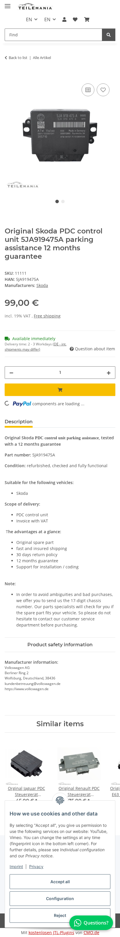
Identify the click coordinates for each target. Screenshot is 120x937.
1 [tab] (57, 201)
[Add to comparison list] (88, 89)
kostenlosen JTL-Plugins (51, 932)
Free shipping (47, 316)
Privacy (36, 866)
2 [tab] (63, 201)
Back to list (18, 57)
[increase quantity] (108, 373)
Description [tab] (19, 421)
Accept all (60, 881)
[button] (64, 19)
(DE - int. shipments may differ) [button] (35, 347)
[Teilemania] (35, 6)
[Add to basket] (9, 75)
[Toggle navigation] (7, 3)
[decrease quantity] (11, 373)
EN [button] (29, 19)
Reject (60, 915)
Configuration (60, 898)
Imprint (16, 866)
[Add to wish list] (103, 89)
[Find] (108, 34)
